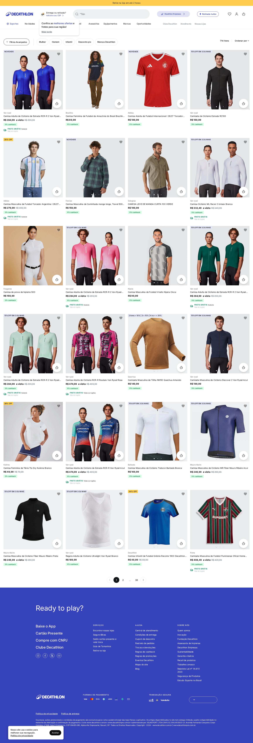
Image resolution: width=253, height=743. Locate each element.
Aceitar (55, 732)
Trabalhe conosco (186, 664)
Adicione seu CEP (53, 15)
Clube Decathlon (170, 24)
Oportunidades (144, 23)
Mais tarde (47, 32)
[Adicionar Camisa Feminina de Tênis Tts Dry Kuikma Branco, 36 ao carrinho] (57, 455)
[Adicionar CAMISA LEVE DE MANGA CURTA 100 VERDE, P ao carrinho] (181, 191)
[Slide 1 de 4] (95, 79)
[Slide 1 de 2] (219, 431)
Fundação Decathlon (187, 639)
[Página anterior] (110, 580)
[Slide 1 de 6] (157, 167)
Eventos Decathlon (144, 660)
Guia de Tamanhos (102, 646)
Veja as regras (13, 131)
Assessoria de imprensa (188, 643)
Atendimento (186, 24)
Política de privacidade (47, 713)
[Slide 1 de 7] (219, 79)
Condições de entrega (146, 634)
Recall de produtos (186, 660)
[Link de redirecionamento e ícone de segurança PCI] (157, 700)
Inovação (181, 634)
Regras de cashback (145, 651)
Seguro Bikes (99, 634)
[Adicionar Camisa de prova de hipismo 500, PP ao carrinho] (57, 279)
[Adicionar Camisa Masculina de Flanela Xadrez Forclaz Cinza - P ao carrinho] (119, 191)
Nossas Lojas (200, 24)
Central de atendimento (146, 630)
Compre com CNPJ (51, 640)
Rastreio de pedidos (144, 643)
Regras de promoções (145, 656)
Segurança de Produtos (188, 676)
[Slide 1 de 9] (95, 167)
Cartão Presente (49, 633)
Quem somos (183, 630)
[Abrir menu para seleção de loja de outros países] (203, 700)
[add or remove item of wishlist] (58, 54)
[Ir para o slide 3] (37, 107)
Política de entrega (70, 713)
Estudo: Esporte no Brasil (189, 680)
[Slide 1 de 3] (157, 431)
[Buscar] (77, 14)
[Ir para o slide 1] (29, 107)
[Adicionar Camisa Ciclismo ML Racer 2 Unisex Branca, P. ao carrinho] (243, 191)
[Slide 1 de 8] (219, 167)
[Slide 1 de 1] (33, 519)
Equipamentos (110, 23)
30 (136, 580)
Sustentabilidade (185, 651)
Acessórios (94, 23)
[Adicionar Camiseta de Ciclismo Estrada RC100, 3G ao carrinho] (243, 103)
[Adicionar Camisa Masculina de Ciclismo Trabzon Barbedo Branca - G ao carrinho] (181, 455)
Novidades (30, 23)
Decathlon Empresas (187, 647)
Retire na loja (99, 650)
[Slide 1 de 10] (33, 79)
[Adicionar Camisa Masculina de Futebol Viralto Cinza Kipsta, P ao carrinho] (181, 279)
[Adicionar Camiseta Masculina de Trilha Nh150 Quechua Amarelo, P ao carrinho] (181, 367)
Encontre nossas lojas (103, 630)
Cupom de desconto (145, 639)
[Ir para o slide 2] (33, 107)
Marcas (127, 23)
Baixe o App (46, 626)
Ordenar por (241, 40)
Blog (137, 668)
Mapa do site (141, 664)
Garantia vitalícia (185, 656)
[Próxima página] (143, 580)
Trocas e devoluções (145, 647)
